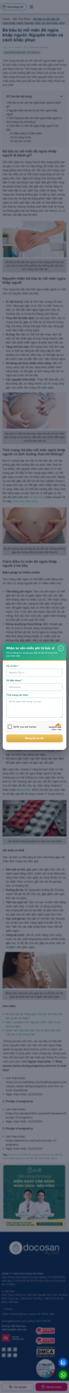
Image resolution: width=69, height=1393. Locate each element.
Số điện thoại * (14, 680)
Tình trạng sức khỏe (17, 695)
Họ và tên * (12, 666)
